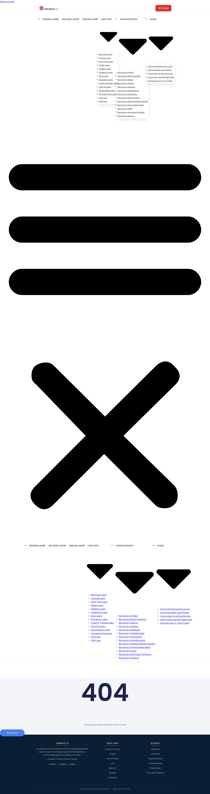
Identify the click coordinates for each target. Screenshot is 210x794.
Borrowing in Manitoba (126, 87)
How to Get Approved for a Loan (160, 66)
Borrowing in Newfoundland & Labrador (133, 101)
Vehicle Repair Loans (107, 91)
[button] (105, 331)
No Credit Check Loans (108, 94)
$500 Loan (103, 101)
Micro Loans (103, 76)
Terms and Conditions (155, 773)
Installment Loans (106, 72)
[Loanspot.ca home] (49, 8)
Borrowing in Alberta (125, 80)
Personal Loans (50, 19)
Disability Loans (105, 69)
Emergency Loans (106, 80)
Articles (112, 754)
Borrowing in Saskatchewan (128, 91)
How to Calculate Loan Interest (159, 70)
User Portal (155, 754)
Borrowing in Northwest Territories (131, 112)
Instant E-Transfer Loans (108, 83)
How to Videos (112, 758)
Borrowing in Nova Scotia (127, 94)
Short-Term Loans (106, 62)
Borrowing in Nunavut (126, 116)
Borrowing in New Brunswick (129, 98)
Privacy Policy (155, 768)
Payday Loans (104, 65)
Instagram (63, 764)
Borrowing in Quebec (126, 83)
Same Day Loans (89, 19)
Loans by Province (112, 749)
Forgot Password (155, 758)
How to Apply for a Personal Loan (160, 73)
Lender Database (155, 763)
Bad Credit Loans (70, 19)
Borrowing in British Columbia (129, 76)
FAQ (112, 763)
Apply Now (155, 749)
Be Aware (112, 773)
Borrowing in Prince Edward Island (131, 105)
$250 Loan (103, 98)
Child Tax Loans (105, 87)
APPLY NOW (163, 8)
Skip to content (7, 1)
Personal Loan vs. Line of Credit (160, 81)
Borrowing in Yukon (125, 109)
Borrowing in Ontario (126, 72)
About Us (112, 768)
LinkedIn (72, 764)
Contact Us (112, 777)
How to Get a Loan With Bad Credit (161, 77)
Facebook (53, 764)
